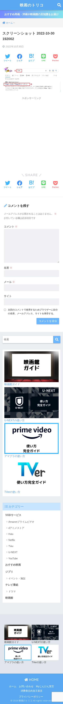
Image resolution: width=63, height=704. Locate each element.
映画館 (9, 597)
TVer (10, 546)
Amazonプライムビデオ (21, 521)
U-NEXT (12, 552)
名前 (8, 267)
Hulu (10, 534)
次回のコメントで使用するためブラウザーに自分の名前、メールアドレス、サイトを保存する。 (33, 311)
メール (9, 282)
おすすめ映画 (13, 564)
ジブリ (9, 571)
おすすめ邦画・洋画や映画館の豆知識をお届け (31, 14)
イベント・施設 (16, 578)
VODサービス (13, 515)
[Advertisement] (31, 133)
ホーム (12, 686)
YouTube (13, 558)
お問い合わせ (26, 686)
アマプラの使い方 (14, 456)
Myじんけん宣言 (45, 686)
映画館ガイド (12, 384)
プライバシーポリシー (31, 696)
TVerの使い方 (12, 492)
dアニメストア (16, 528)
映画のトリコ (32, 5)
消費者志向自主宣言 (31, 691)
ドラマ (12, 591)
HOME (33, 680)
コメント (10, 226)
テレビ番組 (11, 584)
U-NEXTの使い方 (14, 420)
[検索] (56, 339)
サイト (8, 296)
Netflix (11, 540)
